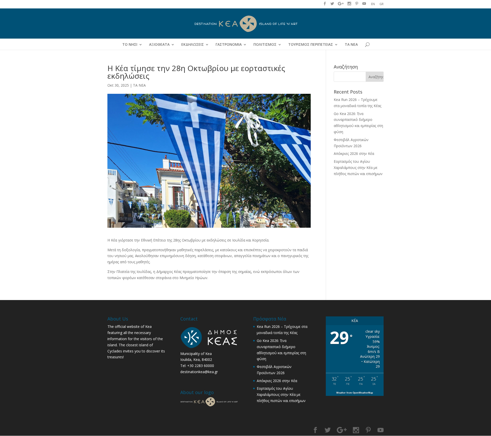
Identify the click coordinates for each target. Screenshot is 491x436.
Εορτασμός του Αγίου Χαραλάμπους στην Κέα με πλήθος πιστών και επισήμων (358, 167)
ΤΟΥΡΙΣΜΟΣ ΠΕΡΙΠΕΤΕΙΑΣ (310, 45)
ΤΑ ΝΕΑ (351, 45)
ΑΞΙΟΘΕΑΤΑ (159, 45)
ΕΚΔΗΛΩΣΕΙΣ (192, 45)
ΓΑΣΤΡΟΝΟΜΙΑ (229, 45)
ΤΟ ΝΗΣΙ (129, 45)
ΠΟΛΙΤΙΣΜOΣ (264, 45)
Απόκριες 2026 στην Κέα (354, 153)
